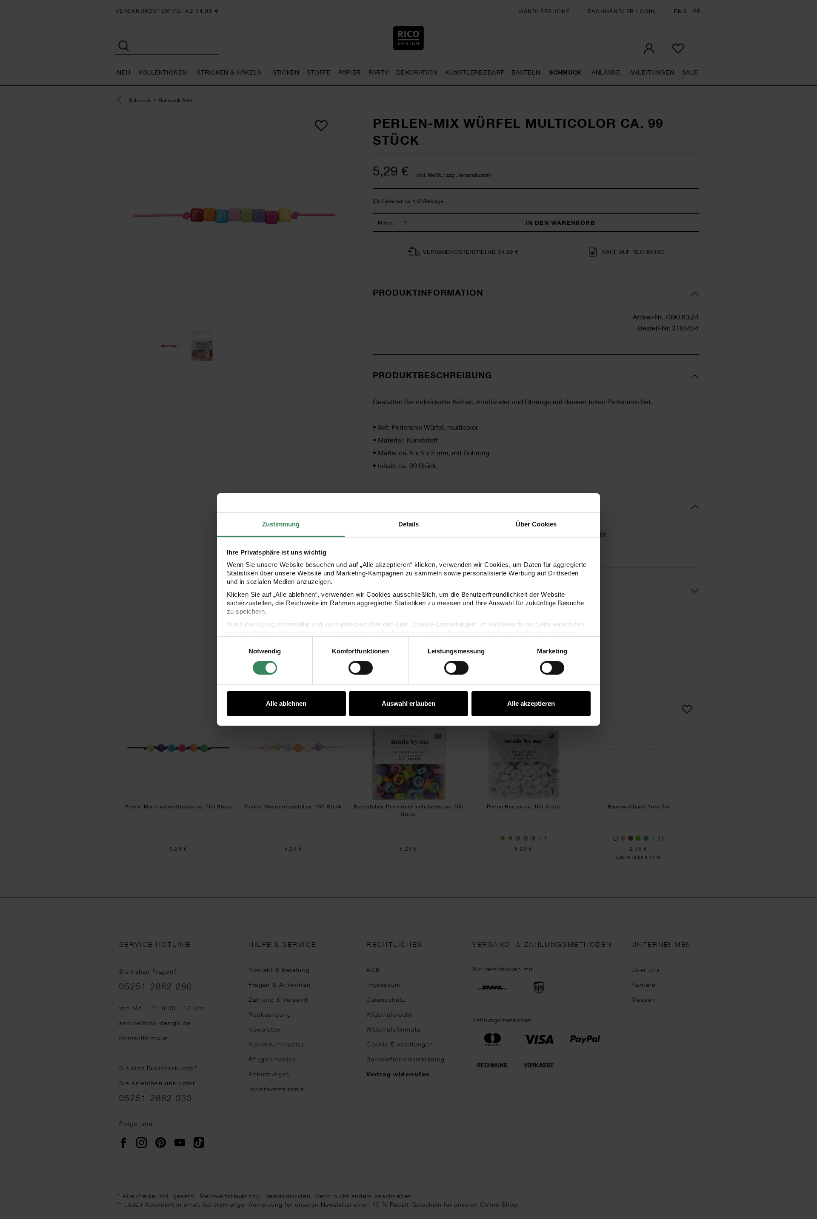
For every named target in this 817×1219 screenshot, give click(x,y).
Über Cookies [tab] (536, 524)
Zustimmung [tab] (281, 524)
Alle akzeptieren (531, 703)
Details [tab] (408, 524)
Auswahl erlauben (408, 703)
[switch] (361, 668)
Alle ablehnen (286, 703)
